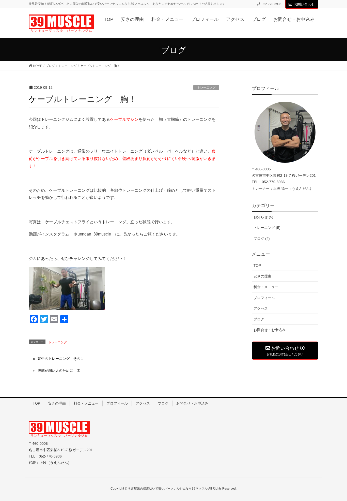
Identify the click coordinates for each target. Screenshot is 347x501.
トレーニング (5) (267, 228)
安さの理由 (262, 276)
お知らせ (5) (263, 217)
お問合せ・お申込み (270, 330)
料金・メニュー (266, 287)
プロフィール (264, 298)
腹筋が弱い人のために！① (59, 371)
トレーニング (206, 87)
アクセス (261, 308)
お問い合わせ (304, 4)
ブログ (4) (262, 239)
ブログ (259, 319)
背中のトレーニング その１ (61, 359)
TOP (257, 265)
